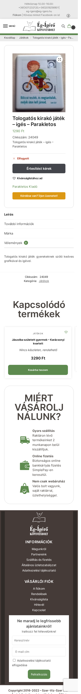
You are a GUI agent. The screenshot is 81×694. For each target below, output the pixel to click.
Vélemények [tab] (15, 243)
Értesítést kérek (39, 168)
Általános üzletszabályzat (39, 565)
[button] (70, 26)
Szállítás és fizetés (39, 559)
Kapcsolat (39, 610)
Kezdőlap (9, 37)
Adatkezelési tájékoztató (39, 570)
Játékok (24, 37)
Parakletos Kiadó (24, 187)
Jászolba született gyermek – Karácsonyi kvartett (38, 341)
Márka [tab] (8, 233)
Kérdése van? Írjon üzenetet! (39, 195)
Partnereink (39, 554)
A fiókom (39, 588)
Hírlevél (39, 604)
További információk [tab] (19, 224)
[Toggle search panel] (63, 26)
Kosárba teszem (38, 369)
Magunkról (39, 549)
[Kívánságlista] (66, 332)
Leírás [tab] (8, 214)
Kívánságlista (39, 599)
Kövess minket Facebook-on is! (41, 14)
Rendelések (39, 594)
